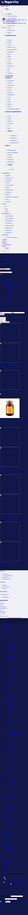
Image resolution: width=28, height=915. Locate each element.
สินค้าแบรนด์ (5, 235)
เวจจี (9, 295)
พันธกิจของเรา (6, 574)
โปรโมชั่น (5, 240)
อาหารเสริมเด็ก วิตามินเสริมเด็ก (20, 260)
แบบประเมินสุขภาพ (7, 245)
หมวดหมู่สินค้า (6, 6)
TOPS (1, 605)
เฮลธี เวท (7, 298)
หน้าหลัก (2, 260)
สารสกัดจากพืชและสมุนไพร (11, 285)
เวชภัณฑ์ (7, 301)
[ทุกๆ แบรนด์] (3, 317)
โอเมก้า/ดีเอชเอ (11, 293)
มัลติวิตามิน (10, 291)
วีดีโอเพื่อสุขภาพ (6, 597)
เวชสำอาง (7, 300)
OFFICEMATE (3, 607)
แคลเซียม (10, 290)
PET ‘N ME (2, 613)
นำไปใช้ (7, 322)
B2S (1, 610)
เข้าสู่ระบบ (8, 901)
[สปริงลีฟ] (3, 320)
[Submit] (3, 16)
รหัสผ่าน (2, 899)
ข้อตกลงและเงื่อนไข (7, 579)
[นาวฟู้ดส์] (3, 319)
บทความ (4, 241)
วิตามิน (6, 281)
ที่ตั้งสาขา (5, 243)
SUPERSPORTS (3, 608)
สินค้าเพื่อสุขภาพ (6, 213)
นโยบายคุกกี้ (5, 577)
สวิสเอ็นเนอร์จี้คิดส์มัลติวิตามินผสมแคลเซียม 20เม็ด (10, 518)
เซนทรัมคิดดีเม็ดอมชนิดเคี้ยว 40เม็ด (7, 565)
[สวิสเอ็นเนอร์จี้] (3, 322)
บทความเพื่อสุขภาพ (4, 594)
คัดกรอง (2, 314)
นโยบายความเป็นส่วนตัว (8, 576)
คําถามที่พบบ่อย (6, 587)
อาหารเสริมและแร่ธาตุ (9, 283)
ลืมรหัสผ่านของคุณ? (4, 904)
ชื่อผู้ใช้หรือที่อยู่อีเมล (5, 896)
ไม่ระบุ (4, 308)
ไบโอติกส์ (10, 288)
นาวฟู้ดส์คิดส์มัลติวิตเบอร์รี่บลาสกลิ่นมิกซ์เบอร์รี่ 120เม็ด (11, 471)
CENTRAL (2, 603)
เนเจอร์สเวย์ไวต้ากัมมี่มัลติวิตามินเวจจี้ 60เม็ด (9, 366)
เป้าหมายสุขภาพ (6, 173)
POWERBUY (3, 612)
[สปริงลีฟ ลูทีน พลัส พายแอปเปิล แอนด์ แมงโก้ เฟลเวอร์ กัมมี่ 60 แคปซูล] (14, 394)
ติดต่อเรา (4, 585)
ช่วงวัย (4, 204)
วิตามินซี (9, 296)
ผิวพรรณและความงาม (7, 305)
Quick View (3, 364)
